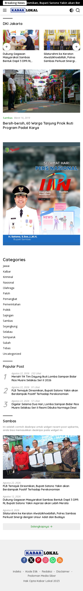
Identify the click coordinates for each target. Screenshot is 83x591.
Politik (6, 310)
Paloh (6, 293)
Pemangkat (10, 299)
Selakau (8, 332)
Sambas (8, 117)
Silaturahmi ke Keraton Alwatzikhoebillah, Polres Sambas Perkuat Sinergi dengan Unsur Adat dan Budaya (59, 57)
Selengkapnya (40, 526)
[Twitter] (31, 560)
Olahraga (8, 288)
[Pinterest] (38, 560)
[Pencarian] (78, 10)
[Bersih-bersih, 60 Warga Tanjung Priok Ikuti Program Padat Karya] (41, 91)
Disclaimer (63, 571)
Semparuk (9, 337)
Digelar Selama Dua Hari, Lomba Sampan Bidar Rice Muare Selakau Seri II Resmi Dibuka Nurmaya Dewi (45, 405)
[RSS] (60, 560)
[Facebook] (24, 560)
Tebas (7, 348)
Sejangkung (10, 326)
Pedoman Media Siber (42, 575)
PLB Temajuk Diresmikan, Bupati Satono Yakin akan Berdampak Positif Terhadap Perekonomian (45, 392)
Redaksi (47, 571)
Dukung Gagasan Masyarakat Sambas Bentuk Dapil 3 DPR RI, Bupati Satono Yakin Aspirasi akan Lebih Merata (20, 57)
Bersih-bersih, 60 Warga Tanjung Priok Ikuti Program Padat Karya (38, 125)
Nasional (8, 282)
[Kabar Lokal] (23, 10)
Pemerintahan (11, 304)
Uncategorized (12, 354)
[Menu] (5, 10)
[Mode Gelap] (71, 10)
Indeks (17, 571)
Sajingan (8, 315)
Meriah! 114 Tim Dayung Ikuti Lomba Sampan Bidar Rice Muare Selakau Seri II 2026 (44, 378)
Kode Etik (31, 571)
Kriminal (8, 277)
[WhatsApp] (53, 560)
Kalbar (7, 271)
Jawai (6, 266)
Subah (7, 343)
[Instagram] (45, 560)
